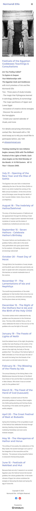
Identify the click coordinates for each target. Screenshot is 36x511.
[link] (11, 4)
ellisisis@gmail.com (12, 142)
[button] (32, 4)
